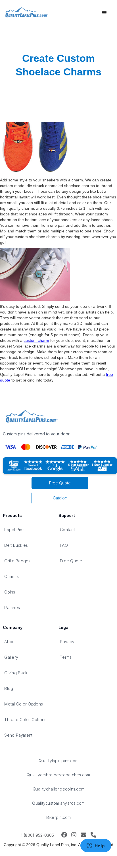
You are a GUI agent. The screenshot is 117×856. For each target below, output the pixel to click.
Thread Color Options (25, 719)
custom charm (36, 340)
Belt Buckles (16, 545)
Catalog (60, 497)
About (10, 641)
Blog (8, 688)
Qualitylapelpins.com (58, 760)
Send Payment (18, 735)
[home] (26, 13)
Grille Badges (17, 560)
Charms (11, 576)
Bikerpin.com (58, 817)
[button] (104, 13)
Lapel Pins (14, 529)
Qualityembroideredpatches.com (58, 774)
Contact (67, 529)
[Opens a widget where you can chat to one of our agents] (95, 846)
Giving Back (15, 672)
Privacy (67, 641)
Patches (12, 607)
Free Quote (60, 482)
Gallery (11, 657)
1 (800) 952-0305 (37, 835)
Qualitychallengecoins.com (58, 789)
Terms (66, 657)
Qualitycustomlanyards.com (58, 803)
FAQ (64, 545)
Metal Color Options (23, 704)
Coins (9, 592)
